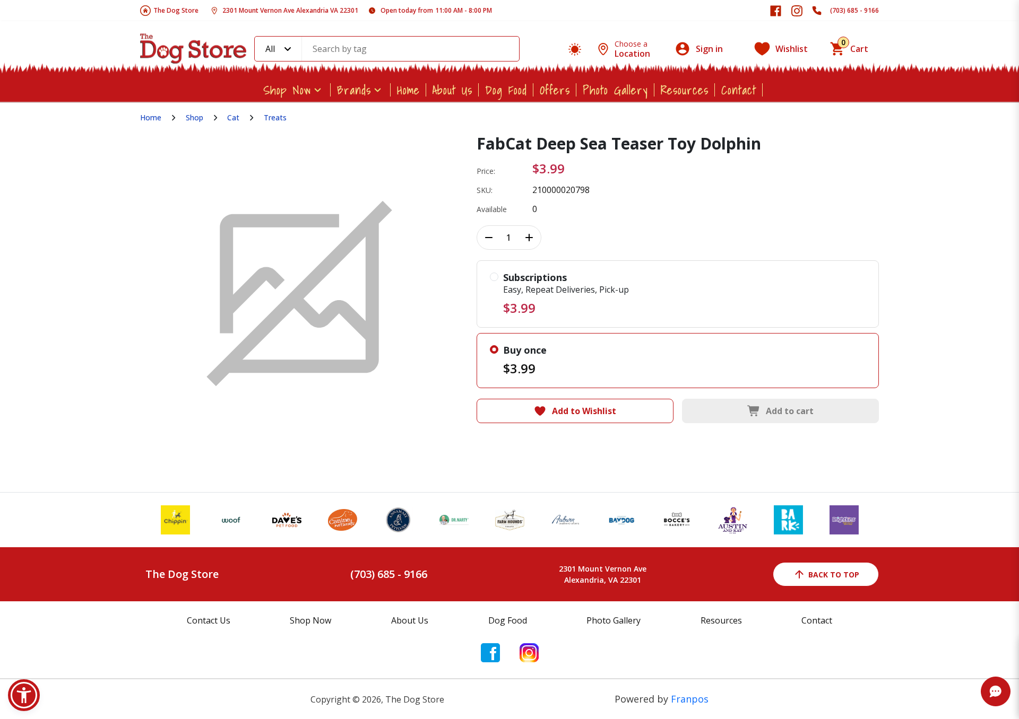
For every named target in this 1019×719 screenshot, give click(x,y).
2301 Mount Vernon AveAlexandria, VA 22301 (602, 574)
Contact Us (208, 620)
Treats (275, 117)
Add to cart (790, 411)
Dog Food (506, 90)
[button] (24, 695)
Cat (233, 117)
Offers (555, 90)
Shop (194, 117)
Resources (685, 90)
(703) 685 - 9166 (854, 10)
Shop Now (287, 90)
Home (408, 90)
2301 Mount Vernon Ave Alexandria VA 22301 (290, 10)
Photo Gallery (615, 90)
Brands (354, 90)
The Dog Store (175, 10)
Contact (738, 90)
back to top (833, 574)
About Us (452, 90)
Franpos (690, 698)
